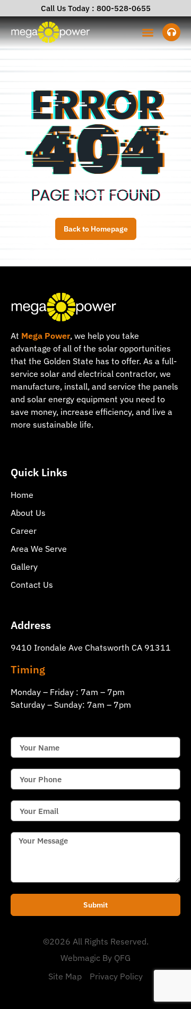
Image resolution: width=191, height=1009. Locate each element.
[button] (148, 32)
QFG (122, 957)
